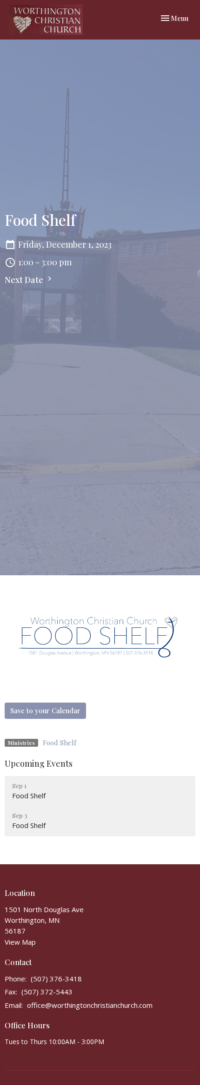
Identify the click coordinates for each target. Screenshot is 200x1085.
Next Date (25, 279)
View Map (20, 942)
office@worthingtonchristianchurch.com (90, 1005)
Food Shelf (59, 742)
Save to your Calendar (45, 710)
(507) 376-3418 (56, 978)
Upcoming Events (39, 763)
